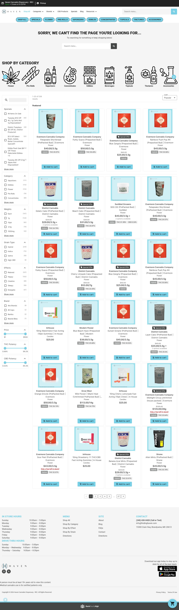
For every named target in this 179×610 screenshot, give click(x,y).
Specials (74, 11)
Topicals (129, 86)
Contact (102, 532)
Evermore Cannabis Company (51, 137)
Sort (166, 95)
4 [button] (104, 496)
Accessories (168, 86)
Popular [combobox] (167, 97)
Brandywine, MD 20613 (162, 527)
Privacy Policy (161, 592)
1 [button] (90, 496)
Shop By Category (70, 524)
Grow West (86, 391)
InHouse (50, 328)
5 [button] (109, 496)
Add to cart (51, 167)
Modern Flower (87, 328)
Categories (37, 11)
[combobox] (146, 11)
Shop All (27, 11)
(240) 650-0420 (143, 520)
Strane (159, 454)
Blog (82, 11)
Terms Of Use (172, 592)
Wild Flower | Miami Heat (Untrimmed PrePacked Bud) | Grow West (86, 397)
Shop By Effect (69, 528)
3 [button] (100, 496)
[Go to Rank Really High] (89, 606)
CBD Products (62, 11)
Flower (11, 86)
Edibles (90, 86)
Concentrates (70, 86)
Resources (90, 11)
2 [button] (95, 496)
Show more (9, 169)
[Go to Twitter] (9, 571)
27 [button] (119, 496)
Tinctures (149, 86)
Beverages (109, 86)
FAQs (101, 528)
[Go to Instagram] (4, 571)
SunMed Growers (123, 204)
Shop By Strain (69, 532)
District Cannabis (50, 208)
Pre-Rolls (31, 86)
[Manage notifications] (5, 600)
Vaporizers (50, 86)
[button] (24, 3)
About (101, 520)
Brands (49, 11)
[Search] (174, 11)
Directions (67, 536)
